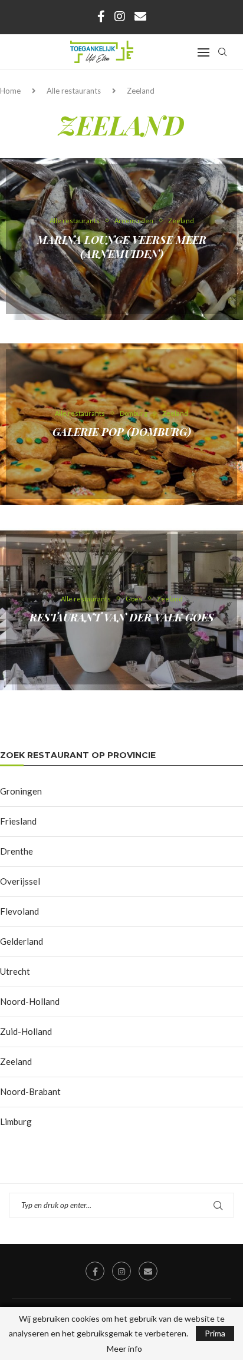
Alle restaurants (74, 90)
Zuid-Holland (26, 1031)
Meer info (124, 1349)
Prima (215, 1333)
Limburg (16, 1121)
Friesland (18, 821)
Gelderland (21, 941)
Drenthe (16, 851)
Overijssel (20, 881)
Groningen (21, 791)
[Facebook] (101, 16)
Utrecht (15, 971)
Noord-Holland (30, 1001)
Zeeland (16, 1061)
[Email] (140, 16)
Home (10, 90)
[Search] (222, 52)
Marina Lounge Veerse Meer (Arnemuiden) (121, 246)
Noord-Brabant (30, 1091)
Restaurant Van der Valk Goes (121, 617)
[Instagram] (119, 16)
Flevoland (19, 911)
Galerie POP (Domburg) (121, 432)
